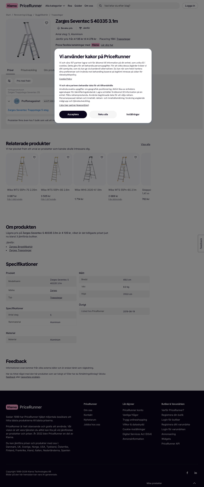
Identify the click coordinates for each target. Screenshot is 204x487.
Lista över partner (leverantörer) (74, 105)
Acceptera (73, 114)
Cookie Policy (65, 79)
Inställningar (132, 114)
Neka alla (103, 114)
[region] (103, 86)
